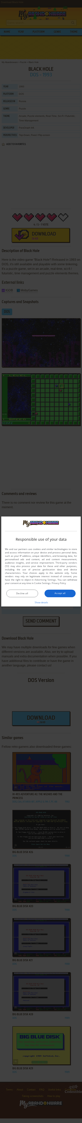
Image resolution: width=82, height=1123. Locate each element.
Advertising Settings (45, 579)
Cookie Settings (42, 583)
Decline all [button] (22, 593)
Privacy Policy (59, 583)
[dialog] (41, 561)
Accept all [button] (60, 593)
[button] (41, 602)
